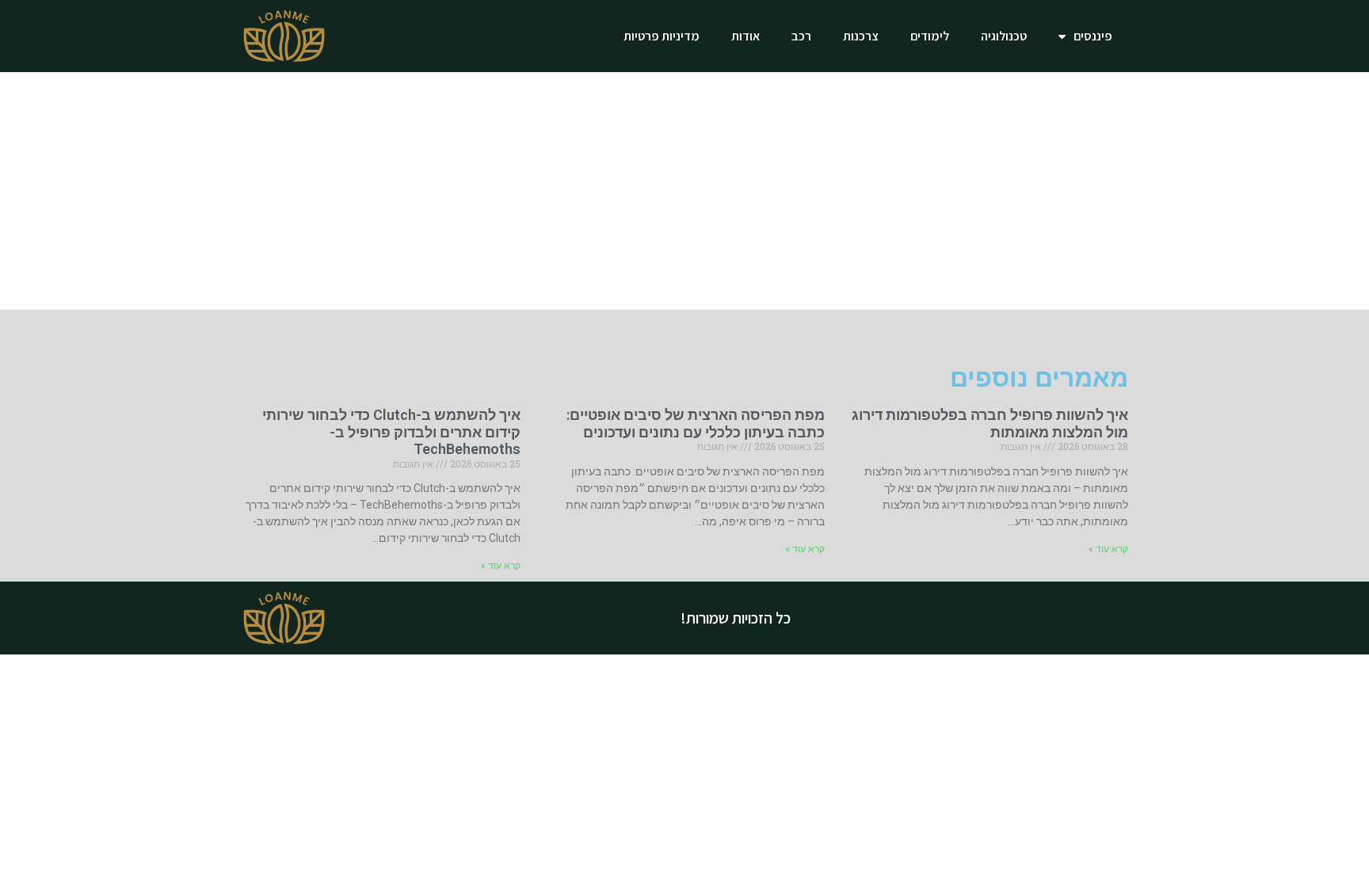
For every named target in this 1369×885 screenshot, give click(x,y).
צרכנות (861, 36)
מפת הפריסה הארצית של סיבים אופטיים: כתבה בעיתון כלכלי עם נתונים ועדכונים (695, 423)
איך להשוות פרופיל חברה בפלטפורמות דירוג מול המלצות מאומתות (990, 423)
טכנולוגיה (1004, 36)
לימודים (929, 36)
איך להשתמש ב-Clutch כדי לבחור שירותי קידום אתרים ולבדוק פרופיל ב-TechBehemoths (391, 431)
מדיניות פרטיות (661, 36)
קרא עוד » (1108, 549)
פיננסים (1092, 36)
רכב (801, 36)
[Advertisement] (684, 191)
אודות (745, 36)
